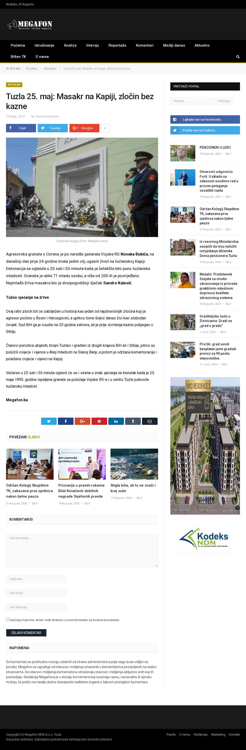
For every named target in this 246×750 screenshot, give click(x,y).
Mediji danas (174, 45)
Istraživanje (44, 45)
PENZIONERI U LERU (215, 147)
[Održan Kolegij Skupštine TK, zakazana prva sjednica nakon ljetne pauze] (30, 464)
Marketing (218, 734)
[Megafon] (30, 24)
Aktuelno (202, 45)
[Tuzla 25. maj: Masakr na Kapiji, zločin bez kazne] (82, 188)
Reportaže (117, 45)
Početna (18, 45)
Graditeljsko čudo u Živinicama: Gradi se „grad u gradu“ (216, 321)
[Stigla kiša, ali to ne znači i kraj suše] (134, 464)
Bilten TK (18, 57)
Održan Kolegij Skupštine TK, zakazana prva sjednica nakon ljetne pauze (29, 491)
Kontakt (234, 734)
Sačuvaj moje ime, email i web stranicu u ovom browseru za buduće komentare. (65, 620)
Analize (70, 45)
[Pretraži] (235, 57)
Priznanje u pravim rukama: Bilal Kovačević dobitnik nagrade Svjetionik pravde (81, 491)
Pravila (171, 734)
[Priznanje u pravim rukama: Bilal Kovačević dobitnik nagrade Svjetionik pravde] (82, 464)
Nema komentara (47, 116)
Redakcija (201, 734)
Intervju (92, 45)
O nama (42, 57)
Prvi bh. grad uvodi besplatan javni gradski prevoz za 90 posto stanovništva (218, 351)
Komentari (145, 45)
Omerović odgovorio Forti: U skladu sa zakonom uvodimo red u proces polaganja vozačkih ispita (219, 181)
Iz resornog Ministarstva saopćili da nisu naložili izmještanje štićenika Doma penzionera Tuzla (219, 249)
